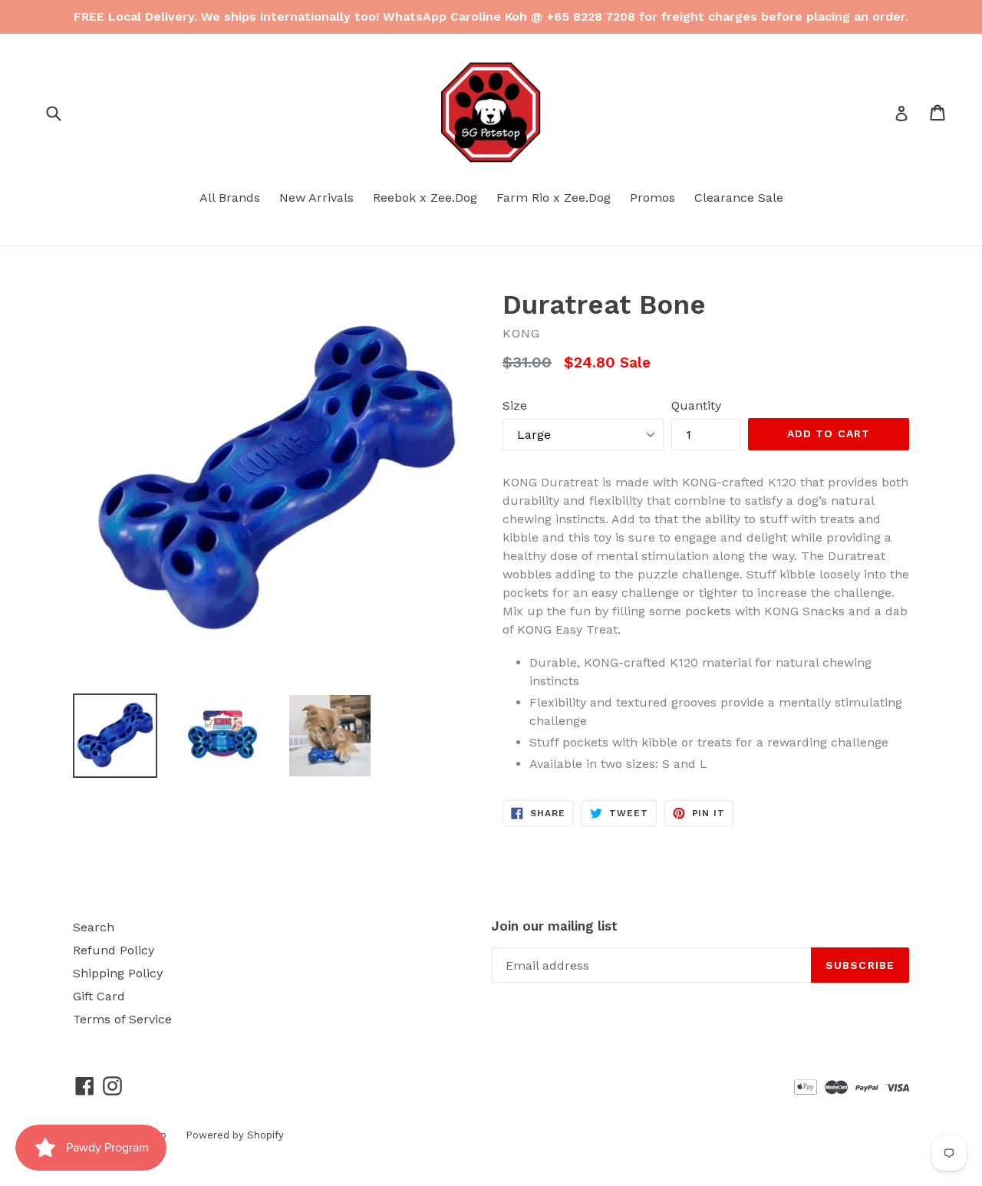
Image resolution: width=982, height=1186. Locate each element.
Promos (652, 197)
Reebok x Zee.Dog (425, 197)
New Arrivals (316, 197)
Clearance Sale (738, 197)
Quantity (696, 405)
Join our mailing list (554, 926)
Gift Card (99, 996)
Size (515, 405)
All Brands (229, 197)
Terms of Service (122, 1019)
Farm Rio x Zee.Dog (553, 197)
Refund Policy (113, 950)
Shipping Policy (118, 973)
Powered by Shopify (235, 1135)
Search (93, 927)
